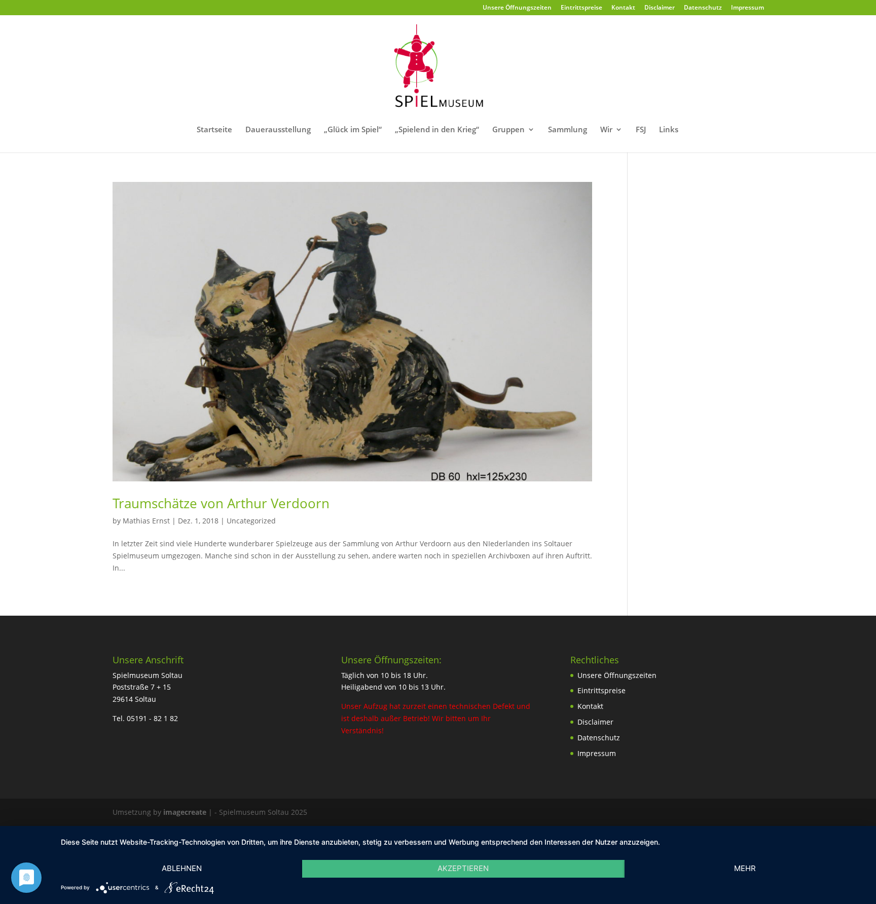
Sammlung (567, 130)
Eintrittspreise (581, 8)
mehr (745, 868)
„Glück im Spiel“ (353, 130)
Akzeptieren (463, 868)
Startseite (214, 130)
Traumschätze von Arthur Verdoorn (221, 503)
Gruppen (508, 130)
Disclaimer (659, 8)
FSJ (641, 130)
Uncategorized (251, 520)
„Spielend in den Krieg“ (437, 130)
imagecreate (184, 812)
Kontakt (623, 8)
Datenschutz (703, 8)
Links (668, 130)
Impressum (747, 8)
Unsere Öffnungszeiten (517, 8)
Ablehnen (182, 868)
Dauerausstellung (278, 130)
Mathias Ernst (146, 520)
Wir (606, 130)
